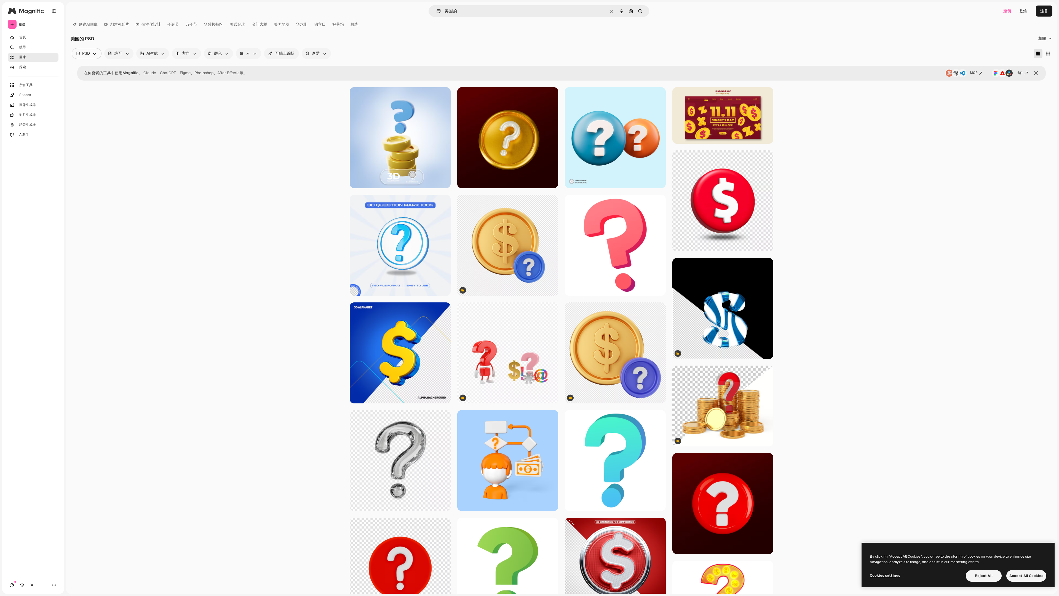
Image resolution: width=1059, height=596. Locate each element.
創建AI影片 (119, 24)
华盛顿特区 (213, 24)
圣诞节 (173, 24)
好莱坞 (338, 24)
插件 (1020, 73)
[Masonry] (1038, 53)
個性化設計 (151, 24)
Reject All (984, 575)
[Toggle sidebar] (54, 11)
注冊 (1044, 11)
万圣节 (191, 24)
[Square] (1048, 53)
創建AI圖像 (88, 24)
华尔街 (301, 24)
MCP (974, 73)
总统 (354, 24)
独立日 (320, 24)
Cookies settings (885, 575)
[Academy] (22, 585)
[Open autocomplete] (436, 11)
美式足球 (237, 24)
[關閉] (1036, 73)
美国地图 (281, 24)
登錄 (1023, 11)
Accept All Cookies (1026, 575)
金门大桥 (259, 24)
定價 (1007, 11)
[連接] (12, 585)
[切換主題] (32, 585)
